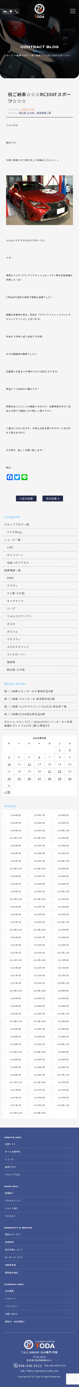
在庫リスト (5, 11)
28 (49, 778)
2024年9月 (63, 868)
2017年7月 (39, 1089)
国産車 (11, 662)
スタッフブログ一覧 (16, 524)
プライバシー (11, 1306)
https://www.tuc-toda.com (42, 1370)
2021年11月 (16, 960)
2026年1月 (39, 830)
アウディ (12, 585)
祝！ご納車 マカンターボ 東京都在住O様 (29, 699)
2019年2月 (15, 1044)
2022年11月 (16, 929)
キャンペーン (15, 555)
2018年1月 (39, 1074)
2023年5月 (15, 914)
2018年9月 (63, 1051)
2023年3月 (63, 914)
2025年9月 (63, 837)
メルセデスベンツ (18, 647)
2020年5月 (15, 1005)
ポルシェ (12, 631)
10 (9, 764)
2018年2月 (15, 1074)
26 (29, 778)
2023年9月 (63, 899)
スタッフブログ (12, 1174)
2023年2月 (15, 922)
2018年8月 (15, 1059)
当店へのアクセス (18, 562)
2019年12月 (63, 1013)
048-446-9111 (16, 11)
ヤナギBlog (14, 532)
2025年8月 (15, 845)
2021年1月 (39, 983)
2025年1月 (39, 860)
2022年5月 (15, 944)
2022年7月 (39, 937)
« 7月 (7, 792)
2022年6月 (63, 937)
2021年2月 (15, 983)
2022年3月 (63, 944)
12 (29, 764)
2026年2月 (15, 830)
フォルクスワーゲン (19, 616)
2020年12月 (63, 983)
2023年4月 (39, 914)
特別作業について (14, 1249)
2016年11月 (16, 1112)
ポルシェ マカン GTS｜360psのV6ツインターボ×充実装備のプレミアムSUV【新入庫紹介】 (38, 723)
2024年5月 (15, 883)
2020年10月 (39, 990)
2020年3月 (63, 1005)
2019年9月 (63, 1021)
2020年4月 (39, 1005)
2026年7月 (39, 815)
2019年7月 (39, 1028)
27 (39, 778)
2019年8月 (15, 1028)
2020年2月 (15, 1013)
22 (59, 771)
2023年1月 (39, 922)
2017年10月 (39, 1082)
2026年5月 (15, 822)
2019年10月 (39, 1021)
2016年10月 (39, 1112)
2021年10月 (39, 960)
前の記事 (27, 498)
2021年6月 (63, 967)
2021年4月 (39, 975)
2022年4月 (39, 944)
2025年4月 (39, 853)
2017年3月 (63, 1097)
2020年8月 (15, 998)
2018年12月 (63, 1044)
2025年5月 (15, 853)
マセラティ (14, 639)
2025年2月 (15, 860)
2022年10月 (39, 929)
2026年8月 (15, 815)
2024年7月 (39, 876)
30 (69, 778)
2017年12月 (63, 1074)
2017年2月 (15, 1105)
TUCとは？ (10, 1215)
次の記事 (52, 498)
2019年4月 (39, 1036)
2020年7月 (39, 998)
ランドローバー (16, 654)
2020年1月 (39, 1013)
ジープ (11, 608)
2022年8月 (15, 937)
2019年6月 (63, 1028)
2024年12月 (63, 860)
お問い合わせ (11, 1313)
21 (49, 771)
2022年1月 (39, 952)
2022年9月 (63, 929)
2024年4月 (39, 883)
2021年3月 (63, 975)
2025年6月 (63, 845)
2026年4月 (39, 822)
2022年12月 (63, 922)
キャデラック (15, 601)
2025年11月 (16, 837)
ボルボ (11, 624)
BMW (10, 578)
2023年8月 (15, 906)
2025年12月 (63, 830)
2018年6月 (63, 1059)
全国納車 (9, 1241)
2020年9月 (63, 990)
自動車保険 (10, 1264)
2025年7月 (39, 845)
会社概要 (9, 1290)
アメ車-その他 (16, 593)
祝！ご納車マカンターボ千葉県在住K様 (28, 691)
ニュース (9, 1159)
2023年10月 (39, 899)
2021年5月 (15, 975)
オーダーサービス (14, 1257)
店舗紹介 (9, 1192)
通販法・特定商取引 (15, 1321)
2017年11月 (16, 1082)
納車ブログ (22, 55)
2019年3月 (63, 1036)
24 (9, 778)
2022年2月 (15, 952)
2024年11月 (16, 868)
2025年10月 (39, 837)
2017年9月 (63, 1082)
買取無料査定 (11, 1272)
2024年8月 (15, 876)
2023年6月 (63, 906)
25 (19, 778)
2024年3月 (63, 883)
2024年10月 (39, 868)
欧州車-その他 (26, 112)
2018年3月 (63, 1067)
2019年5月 (15, 1036)
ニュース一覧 (12, 539)
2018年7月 (39, 1059)
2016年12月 (63, 1105)
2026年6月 (63, 815)
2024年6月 (63, 876)
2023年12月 (63, 891)
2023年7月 (39, 906)
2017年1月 (39, 1105)
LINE (10, 11)
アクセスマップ (12, 1200)
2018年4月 (39, 1067)
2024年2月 (15, 891)
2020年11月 (16, 990)
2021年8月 (15, 967)
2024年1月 (39, 891)
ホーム (9, 55)
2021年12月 (63, 952)
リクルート (10, 1298)
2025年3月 (63, 853)
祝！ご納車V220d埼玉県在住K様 (24, 714)
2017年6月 (63, 1089)
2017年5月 (15, 1097)
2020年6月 (63, 998)
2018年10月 (39, 1051)
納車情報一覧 (44, 112)
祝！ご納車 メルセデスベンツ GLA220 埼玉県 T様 (35, 706)
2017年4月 (39, 1097)
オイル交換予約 (12, 1151)
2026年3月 (63, 822)
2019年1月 (39, 1044)
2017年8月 (15, 1089)
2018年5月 (15, 1067)
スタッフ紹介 (11, 1208)
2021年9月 (63, 960)
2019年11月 (16, 1021)
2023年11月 (16, 899)
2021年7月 (39, 967)
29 (59, 778)
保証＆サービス (12, 1234)
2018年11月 (16, 1051)
